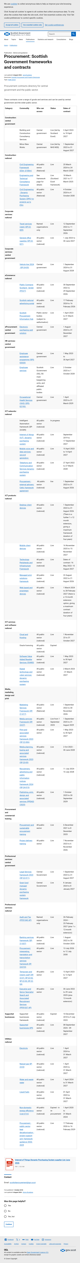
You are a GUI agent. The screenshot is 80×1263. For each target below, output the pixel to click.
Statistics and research (45, 39)
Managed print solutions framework (26, 578)
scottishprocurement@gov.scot (23, 1182)
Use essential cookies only (32, 25)
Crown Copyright (41, 1244)
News (21, 39)
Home (6, 45)
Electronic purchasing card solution (26, 330)
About (6, 39)
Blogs (71, 39)
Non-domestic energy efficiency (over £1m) (27, 1110)
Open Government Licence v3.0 (37, 1252)
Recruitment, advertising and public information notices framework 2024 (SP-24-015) (26, 778)
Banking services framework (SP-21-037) (27, 940)
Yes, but (11, 1216)
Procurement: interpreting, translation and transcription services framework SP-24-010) (26, 957)
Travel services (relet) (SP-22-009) (26, 227)
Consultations (61, 39)
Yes (9, 1205)
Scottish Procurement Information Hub (26, 316)
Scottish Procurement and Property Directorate (25, 77)
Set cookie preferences (54, 25)
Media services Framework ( (26, 722)
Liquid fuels (24, 1092)
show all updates (28, 1192)
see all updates (27, 75)
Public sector (12, 80)
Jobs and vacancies (55, 1244)
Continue (9, 1224)
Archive (16, 1244)
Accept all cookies (12, 25)
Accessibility (8, 1244)
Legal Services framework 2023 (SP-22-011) (26, 875)
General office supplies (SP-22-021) (26, 241)
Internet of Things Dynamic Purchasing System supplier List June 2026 (42, 1161)
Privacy (66, 1244)
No (9, 1211)
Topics (13, 39)
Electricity (24, 1048)
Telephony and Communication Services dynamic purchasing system (27, 469)
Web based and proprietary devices (26, 591)
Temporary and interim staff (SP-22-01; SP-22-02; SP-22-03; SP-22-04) (27, 978)
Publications (30, 39)
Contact (23, 1244)
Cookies (31, 1244)
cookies (14, 4)
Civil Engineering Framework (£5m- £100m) (27, 167)
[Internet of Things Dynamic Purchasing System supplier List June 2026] (9, 1164)
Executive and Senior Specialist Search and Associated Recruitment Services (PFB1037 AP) (26, 998)
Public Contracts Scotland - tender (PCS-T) (27, 288)
